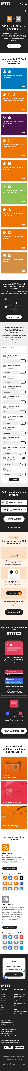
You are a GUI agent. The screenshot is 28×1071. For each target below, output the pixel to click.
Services (3, 992)
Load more (14, 479)
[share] (26, 11)
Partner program (21, 1056)
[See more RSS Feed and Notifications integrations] (7, 888)
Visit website (5, 923)
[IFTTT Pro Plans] (23, 448)
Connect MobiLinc (10, 927)
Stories (3, 994)
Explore (4, 989)
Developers (6, 1056)
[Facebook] (4, 1064)
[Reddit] (24, 1064)
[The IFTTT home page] (5, 3)
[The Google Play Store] (19, 1047)
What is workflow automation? (8, 1029)
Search (3, 1005)
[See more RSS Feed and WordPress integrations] (18, 888)
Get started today (14, 45)
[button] (26, 4)
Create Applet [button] (14, 519)
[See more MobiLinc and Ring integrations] (18, 947)
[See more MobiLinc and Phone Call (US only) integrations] (7, 947)
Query (9, 449)
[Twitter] (17, 1064)
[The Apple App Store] (8, 1047)
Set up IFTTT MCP (14, 317)
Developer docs (5, 1009)
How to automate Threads (7, 1038)
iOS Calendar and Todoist (20, 1011)
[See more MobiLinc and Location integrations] (7, 942)
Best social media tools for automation (10, 1042)
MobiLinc (21, 26)
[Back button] (2, 11)
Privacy (14, 1059)
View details (7, 360)
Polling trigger (11, 357)
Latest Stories (6, 1020)
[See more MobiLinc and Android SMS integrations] (18, 942)
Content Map (4, 1003)
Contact (8, 1059)
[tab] (2, 348)
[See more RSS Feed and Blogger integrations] (7, 883)
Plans (2, 1007)
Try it (23, 361)
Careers (12, 1056)
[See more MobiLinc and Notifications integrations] (7, 936)
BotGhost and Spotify (19, 1003)
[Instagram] (10, 1064)
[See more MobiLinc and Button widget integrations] (18, 936)
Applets (3, 996)
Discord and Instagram (19, 992)
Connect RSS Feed (10, 868)
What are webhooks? (6, 1033)
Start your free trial (14, 731)
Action (9, 429)
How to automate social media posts (10, 1040)
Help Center (4, 1000)
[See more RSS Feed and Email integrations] (7, 877)
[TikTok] (20, 1064)
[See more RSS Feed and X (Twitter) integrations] (18, 877)
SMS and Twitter (18, 1005)
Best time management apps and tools (10, 1027)
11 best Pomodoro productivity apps (10, 1035)
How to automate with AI (7, 1022)
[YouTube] (14, 1064)
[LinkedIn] (7, 1064)
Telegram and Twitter (19, 1013)
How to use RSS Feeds (7, 1031)
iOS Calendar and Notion (20, 994)
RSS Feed (7, 26)
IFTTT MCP (4, 998)
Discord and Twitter (19, 1016)
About (20, 1059)
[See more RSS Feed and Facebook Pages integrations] (18, 883)
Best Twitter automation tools (8, 1024)
